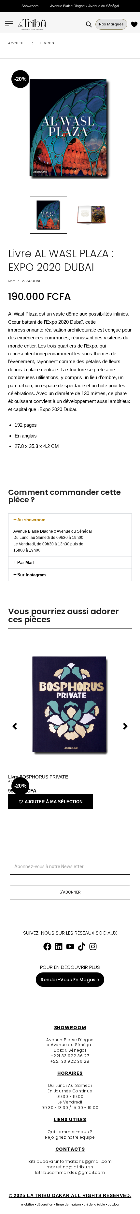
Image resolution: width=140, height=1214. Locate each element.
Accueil (16, 43)
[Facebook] (47, 947)
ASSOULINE (31, 281)
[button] (70, 520)
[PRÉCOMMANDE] (135, 24)
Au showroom (31, 519)
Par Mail (25, 562)
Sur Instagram (31, 574)
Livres (47, 43)
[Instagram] (93, 947)
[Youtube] (70, 947)
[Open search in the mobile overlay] (89, 24)
